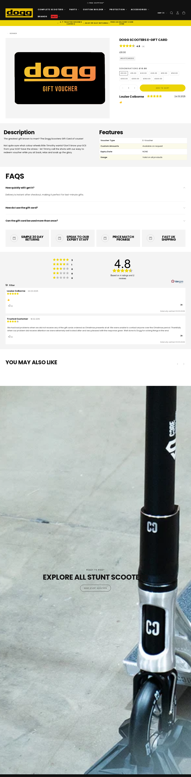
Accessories (139, 9)
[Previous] (177, 364)
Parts (73, 9)
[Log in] (177, 12)
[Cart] (183, 12)
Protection (117, 9)
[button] (171, 12)
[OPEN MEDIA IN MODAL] (105, 113)
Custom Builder (93, 9)
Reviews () (152, 46)
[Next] (183, 364)
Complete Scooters (50, 9)
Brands (42, 16)
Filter (12, 285)
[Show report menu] (181, 305)
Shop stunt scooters (95, 588)
